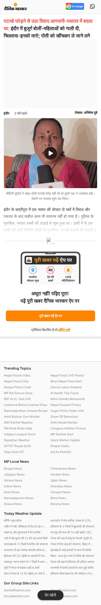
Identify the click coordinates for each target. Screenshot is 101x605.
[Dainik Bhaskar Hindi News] (15, 6)
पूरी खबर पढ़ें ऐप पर (50, 316)
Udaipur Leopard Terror (20, 434)
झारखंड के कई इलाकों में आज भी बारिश (70, 550)
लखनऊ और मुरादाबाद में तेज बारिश (22, 532)
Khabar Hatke (59, 446)
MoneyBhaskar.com (64, 596)
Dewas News (13, 504)
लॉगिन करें (64, 330)
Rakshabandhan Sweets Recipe (26, 410)
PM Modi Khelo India (18, 428)
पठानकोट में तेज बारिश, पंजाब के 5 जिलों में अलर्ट (72, 520)
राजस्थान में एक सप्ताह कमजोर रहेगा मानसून (26, 550)
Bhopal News (13, 468)
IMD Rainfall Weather (18, 422)
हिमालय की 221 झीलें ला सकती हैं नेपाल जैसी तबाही (26, 556)
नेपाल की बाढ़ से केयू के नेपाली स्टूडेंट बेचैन (72, 538)
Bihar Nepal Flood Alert (66, 381)
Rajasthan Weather (17, 440)
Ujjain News (58, 480)
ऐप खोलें (50, 595)
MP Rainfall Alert (61, 434)
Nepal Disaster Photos (65, 405)
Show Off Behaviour (64, 416)
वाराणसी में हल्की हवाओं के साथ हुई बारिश (72, 567)
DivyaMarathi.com (16, 596)
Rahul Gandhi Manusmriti (67, 399)
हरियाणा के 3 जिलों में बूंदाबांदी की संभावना (72, 526)
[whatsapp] (92, 6)
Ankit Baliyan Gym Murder (22, 416)
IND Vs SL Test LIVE (17, 399)
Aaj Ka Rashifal (60, 452)
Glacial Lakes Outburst (66, 387)
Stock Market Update (65, 440)
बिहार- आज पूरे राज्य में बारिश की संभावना (72, 556)
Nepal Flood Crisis (16, 381)
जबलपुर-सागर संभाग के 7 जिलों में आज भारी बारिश (26, 562)
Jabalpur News (14, 474)
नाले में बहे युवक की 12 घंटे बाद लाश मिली (26, 538)
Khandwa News (61, 486)
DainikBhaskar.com (17, 590)
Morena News (60, 504)
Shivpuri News (60, 492)
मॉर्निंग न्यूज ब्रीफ (13, 520)
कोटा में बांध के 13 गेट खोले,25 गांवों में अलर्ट (26, 573)
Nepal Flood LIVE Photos (67, 375)
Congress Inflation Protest (68, 428)
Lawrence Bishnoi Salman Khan (25, 405)
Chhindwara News (63, 468)
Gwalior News (60, 474)
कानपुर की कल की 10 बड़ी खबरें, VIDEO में (72, 532)
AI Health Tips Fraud (64, 393)
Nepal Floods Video (17, 375)
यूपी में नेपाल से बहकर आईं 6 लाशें (21, 567)
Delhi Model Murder (63, 422)
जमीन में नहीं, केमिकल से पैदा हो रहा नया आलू (26, 526)
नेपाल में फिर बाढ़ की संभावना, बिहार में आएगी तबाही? (72, 544)
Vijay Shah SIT (14, 452)
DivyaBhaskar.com (63, 590)
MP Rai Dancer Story (18, 393)
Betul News (58, 498)
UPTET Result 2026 (17, 446)
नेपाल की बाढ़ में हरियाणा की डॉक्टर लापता (72, 562)
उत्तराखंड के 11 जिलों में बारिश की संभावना (26, 544)
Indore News (12, 486)
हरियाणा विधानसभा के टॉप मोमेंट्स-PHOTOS (72, 573)
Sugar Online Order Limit (67, 410)
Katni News (12, 492)
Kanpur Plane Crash (17, 387)
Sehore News (13, 480)
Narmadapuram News (19, 498)
